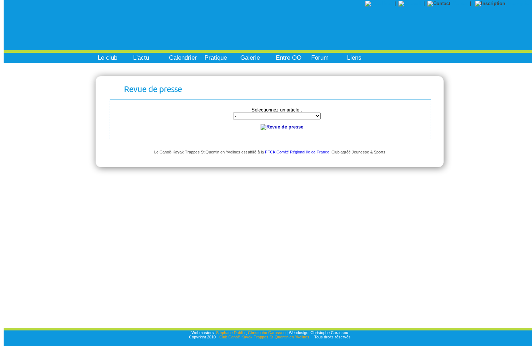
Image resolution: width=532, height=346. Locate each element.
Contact (461, 3)
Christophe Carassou (267, 332)
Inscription (520, 3)
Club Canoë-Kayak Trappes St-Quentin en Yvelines (264, 337)
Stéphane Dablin (230, 332)
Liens (354, 57)
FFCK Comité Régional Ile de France (297, 152)
